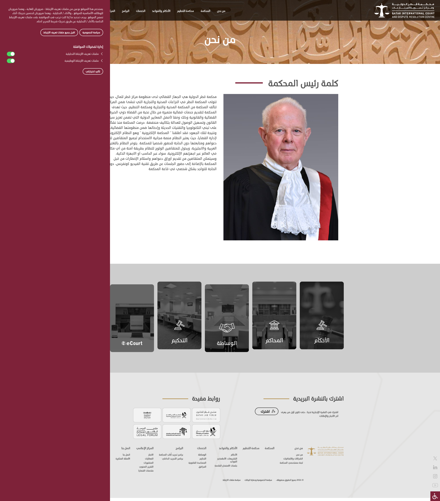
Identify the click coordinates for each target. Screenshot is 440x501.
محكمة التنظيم (185, 11)
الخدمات (140, 11)
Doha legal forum (147, 431)
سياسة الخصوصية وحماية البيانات (258, 480)
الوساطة (227, 342)
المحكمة (205, 11)
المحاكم (274, 340)
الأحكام (321, 340)
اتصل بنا (125, 448)
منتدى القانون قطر (206, 415)
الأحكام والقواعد (161, 11)
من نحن (221, 11)
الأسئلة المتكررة (123, 458)
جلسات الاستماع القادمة (226, 465)
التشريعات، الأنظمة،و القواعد (227, 460)
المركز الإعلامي (144, 448)
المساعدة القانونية (197, 462)
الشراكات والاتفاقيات (293, 458)
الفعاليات (149, 458)
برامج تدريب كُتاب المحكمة (171, 454)
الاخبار (150, 454)
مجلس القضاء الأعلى (176, 415)
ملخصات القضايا (145, 470)
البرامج (125, 11)
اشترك (265, 411)
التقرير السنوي (146, 466)
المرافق (202, 466)
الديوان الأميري (147, 415)
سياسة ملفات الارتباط (231, 480)
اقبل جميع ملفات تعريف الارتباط (59, 32)
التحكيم (179, 340)
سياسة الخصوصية (91, 32)
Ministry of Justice (206, 431)
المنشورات (148, 462)
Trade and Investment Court (176, 431)
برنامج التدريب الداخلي (172, 458)
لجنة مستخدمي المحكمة (291, 462)
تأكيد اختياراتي (93, 71)
